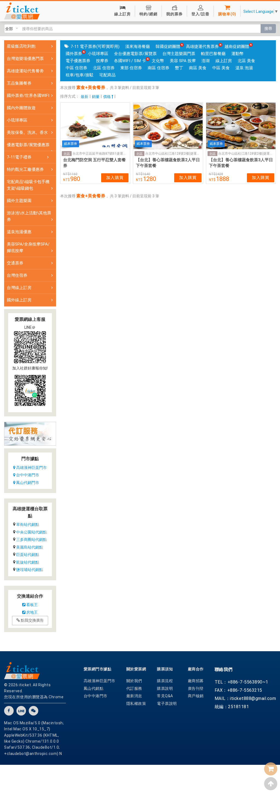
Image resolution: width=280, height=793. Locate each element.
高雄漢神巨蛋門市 (31, 467)
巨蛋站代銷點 (27, 554)
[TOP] (270, 783)
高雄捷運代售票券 (202, 46)
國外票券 (74, 53)
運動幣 (237, 53)
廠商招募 (196, 681)
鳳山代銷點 (94, 688)
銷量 (96, 96)
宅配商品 (107, 75)
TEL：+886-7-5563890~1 (241, 682)
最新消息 (134, 696)
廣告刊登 (196, 688)
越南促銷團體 (236, 46)
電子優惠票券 (78, 60)
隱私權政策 (136, 703)
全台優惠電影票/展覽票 (135, 53)
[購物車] (270, 768)
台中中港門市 (27, 475)
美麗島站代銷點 (29, 547)
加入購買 (115, 177)
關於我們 (134, 681)
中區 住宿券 (76, 67)
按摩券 (102, 60)
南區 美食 (197, 67)
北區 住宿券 (104, 67)
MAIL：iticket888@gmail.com (245, 698)
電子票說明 (167, 703)
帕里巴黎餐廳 (213, 53)
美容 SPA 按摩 (183, 60)
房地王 (31, 612)
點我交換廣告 (32, 620)
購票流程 (165, 681)
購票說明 (165, 688)
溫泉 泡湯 (244, 67)
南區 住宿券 (158, 67)
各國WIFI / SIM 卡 (130, 60)
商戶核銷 (196, 696)
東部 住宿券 (131, 67)
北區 (66, 154)
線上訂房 (223, 60)
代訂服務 (134, 688)
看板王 (31, 604)
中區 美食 (221, 67)
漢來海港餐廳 (137, 46)
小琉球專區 (98, 53)
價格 (107, 96)
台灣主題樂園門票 (178, 53)
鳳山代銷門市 (27, 482)
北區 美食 (246, 60)
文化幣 (158, 60)
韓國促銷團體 (168, 46)
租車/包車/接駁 (80, 75)
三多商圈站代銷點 (31, 539)
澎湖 (206, 60)
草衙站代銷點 (27, 524)
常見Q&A (165, 696)
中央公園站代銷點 (31, 532)
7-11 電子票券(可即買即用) (95, 46)
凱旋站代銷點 (27, 562)
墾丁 (179, 67)
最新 (84, 96)
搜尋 (268, 28)
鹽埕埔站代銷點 (29, 569)
